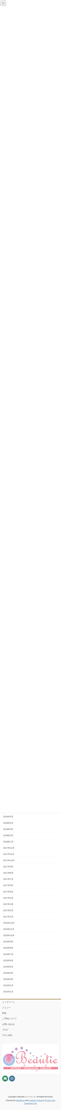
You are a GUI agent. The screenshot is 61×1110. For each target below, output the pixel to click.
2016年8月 (8, 948)
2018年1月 (8, 841)
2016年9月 (8, 941)
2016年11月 (8, 929)
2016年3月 (8, 979)
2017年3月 (8, 904)
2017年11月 (8, 854)
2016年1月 (8, 991)
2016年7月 (8, 954)
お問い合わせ (8, 1024)
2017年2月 (8, 910)
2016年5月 (8, 967)
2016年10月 (9, 935)
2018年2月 (8, 835)
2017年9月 (8, 866)
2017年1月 (8, 916)
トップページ (8, 1002)
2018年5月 (8, 816)
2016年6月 (8, 960)
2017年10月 (9, 860)
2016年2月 (8, 985)
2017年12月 (9, 848)
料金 (4, 1013)
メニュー (6, 1007)
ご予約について (9, 1018)
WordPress (20, 1100)
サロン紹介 (7, 1035)
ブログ (5, 1029)
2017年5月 (8, 892)
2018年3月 (8, 829)
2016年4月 (8, 973)
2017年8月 (8, 873)
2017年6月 (8, 885)
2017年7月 (8, 879)
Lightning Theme (36, 1100)
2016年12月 (9, 923)
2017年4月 (8, 898)
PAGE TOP (56, 1074)
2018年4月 (8, 823)
